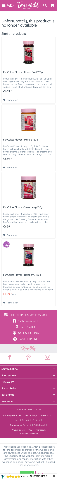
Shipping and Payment (20, 425)
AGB (30, 430)
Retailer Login (31, 415)
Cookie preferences (12, 415)
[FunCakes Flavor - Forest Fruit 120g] (28, 52)
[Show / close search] (45, 5)
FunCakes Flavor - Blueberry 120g (22, 274)
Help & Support (22, 420)
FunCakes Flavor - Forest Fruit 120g (23, 72)
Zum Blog (28, 348)
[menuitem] (3, 5)
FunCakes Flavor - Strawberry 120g (23, 207)
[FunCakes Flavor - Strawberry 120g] (28, 187)
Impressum (41, 430)
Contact (36, 420)
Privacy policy (18, 430)
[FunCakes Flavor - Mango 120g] (28, 120)
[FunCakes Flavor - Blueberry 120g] (28, 255)
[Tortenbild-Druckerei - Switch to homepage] (28, 5)
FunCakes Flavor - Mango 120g (20, 139)
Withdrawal (39, 425)
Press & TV (46, 415)
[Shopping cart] (52, 5)
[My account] (11, 5)
